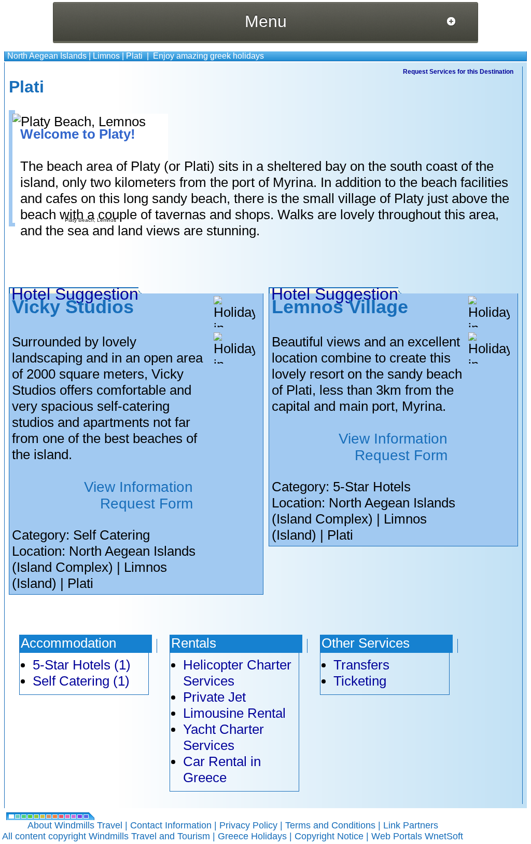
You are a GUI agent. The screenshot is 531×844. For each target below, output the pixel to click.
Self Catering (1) (81, 681)
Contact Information (171, 825)
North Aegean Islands (47, 55)
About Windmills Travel (74, 825)
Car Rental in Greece (222, 769)
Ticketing (359, 681)
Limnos (106, 55)
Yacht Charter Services (223, 737)
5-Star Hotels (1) (82, 665)
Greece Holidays (252, 836)
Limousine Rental (234, 713)
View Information (138, 487)
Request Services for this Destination (458, 71)
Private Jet (214, 697)
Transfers (361, 665)
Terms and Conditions (330, 825)
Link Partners (410, 825)
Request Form (146, 503)
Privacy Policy (248, 825)
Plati (134, 55)
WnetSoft (444, 836)
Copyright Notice (329, 836)
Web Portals (398, 836)
